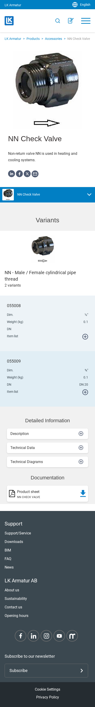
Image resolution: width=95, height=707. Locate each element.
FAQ (8, 559)
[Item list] (71, 20)
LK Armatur (13, 39)
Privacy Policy (47, 697)
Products (33, 39)
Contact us (13, 607)
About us (12, 590)
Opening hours (16, 615)
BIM (8, 550)
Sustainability (16, 598)
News (9, 567)
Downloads (14, 542)
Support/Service (18, 533)
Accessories (53, 39)
